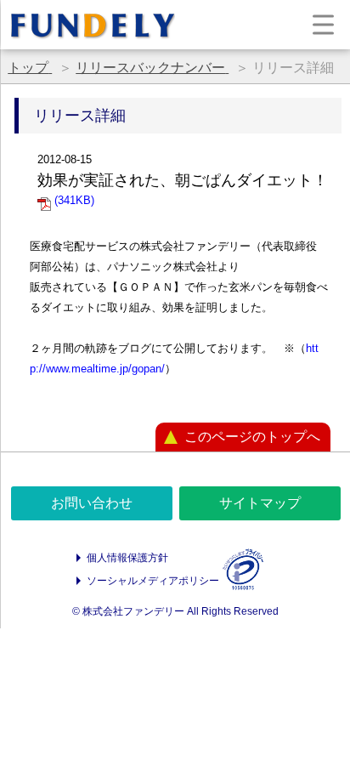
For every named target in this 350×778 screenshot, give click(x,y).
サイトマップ (260, 503)
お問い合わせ (92, 503)
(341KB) (72, 200)
